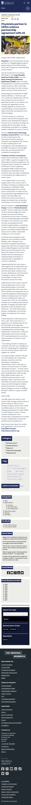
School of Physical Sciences (14, 479)
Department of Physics (13, 466)
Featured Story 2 (12, 445)
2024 (6, 588)
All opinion (13, 629)
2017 (6, 600)
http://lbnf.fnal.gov (8, 428)
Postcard (7, 513)
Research (10, 448)
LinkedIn (17, 18)
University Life (11, 453)
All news (5, 629)
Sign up (5, 640)
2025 (6, 586)
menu (28, 8)
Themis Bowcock (20, 208)
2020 (6, 595)
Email (11, 18)
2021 (6, 593)
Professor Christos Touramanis (13, 155)
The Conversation (12, 507)
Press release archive (11, 527)
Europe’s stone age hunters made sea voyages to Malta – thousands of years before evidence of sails (15, 558)
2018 (6, 598)
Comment (10, 505)
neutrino (9, 471)
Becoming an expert (10, 511)
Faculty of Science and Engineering (16, 468)
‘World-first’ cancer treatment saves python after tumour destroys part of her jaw (15, 547)
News (3, 8)
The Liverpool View (13, 508)
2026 (6, 584)
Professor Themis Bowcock (14, 477)
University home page (14, 450)
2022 (6, 591)
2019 (6, 596)
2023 (6, 589)
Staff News (8, 514)
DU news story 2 (12, 443)
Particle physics (19, 471)
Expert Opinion (9, 502)
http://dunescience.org (10, 431)
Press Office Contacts (11, 525)
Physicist (4, 61)
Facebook (14, 18)
